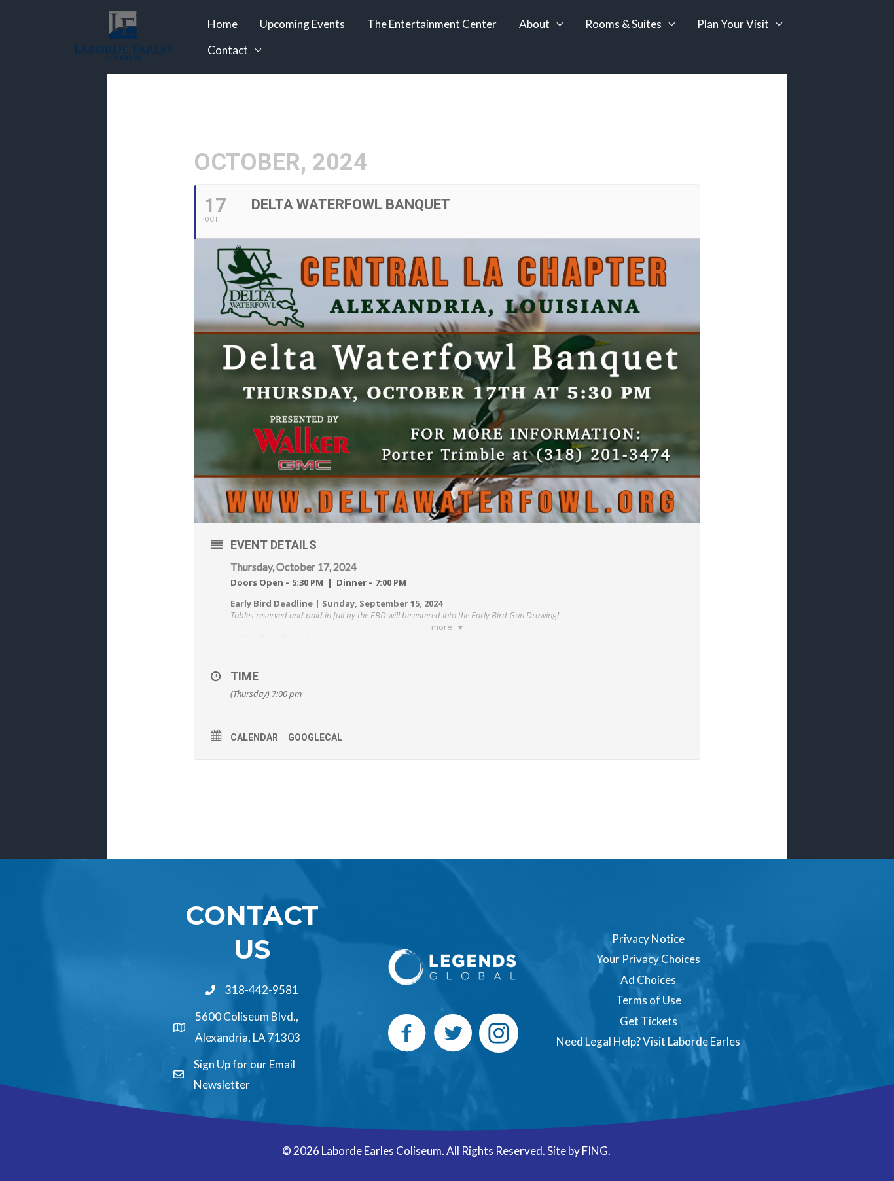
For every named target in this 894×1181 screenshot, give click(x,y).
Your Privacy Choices (648, 959)
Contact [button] (227, 50)
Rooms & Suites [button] (623, 24)
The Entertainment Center (432, 24)
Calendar (254, 737)
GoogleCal (315, 737)
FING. (597, 1150)
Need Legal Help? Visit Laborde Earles (648, 1041)
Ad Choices (648, 980)
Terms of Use (648, 1000)
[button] (407, 1033)
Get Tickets (648, 1021)
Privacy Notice (648, 938)
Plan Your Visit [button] (733, 24)
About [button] (534, 24)
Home (222, 24)
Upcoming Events (302, 24)
